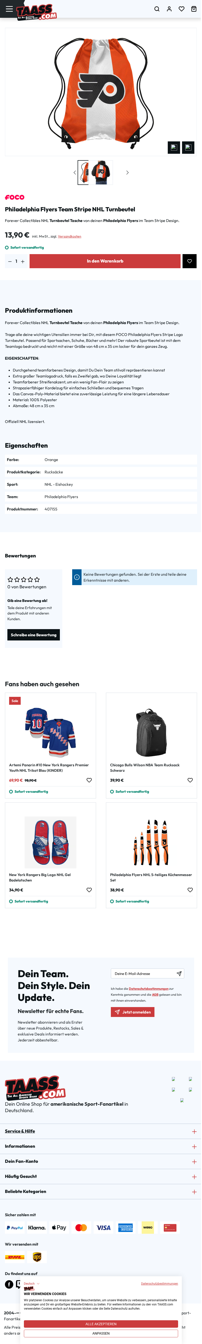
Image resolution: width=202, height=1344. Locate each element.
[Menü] (9, 8)
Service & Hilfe (20, 1131)
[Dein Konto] (169, 9)
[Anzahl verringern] (10, 261)
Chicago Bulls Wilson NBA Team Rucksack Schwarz (145, 768)
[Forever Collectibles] (14, 197)
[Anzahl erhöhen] (23, 261)
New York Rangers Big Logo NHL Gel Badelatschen (40, 877)
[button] (32, 1283)
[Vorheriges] (174, 147)
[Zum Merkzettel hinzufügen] (190, 261)
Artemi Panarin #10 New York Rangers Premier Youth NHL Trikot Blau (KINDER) (49, 768)
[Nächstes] (188, 147)
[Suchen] (157, 9)
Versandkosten (69, 236)
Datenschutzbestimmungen (159, 1283)
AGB (155, 994)
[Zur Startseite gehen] (36, 12)
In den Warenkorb (105, 261)
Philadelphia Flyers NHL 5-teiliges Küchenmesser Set (151, 877)
